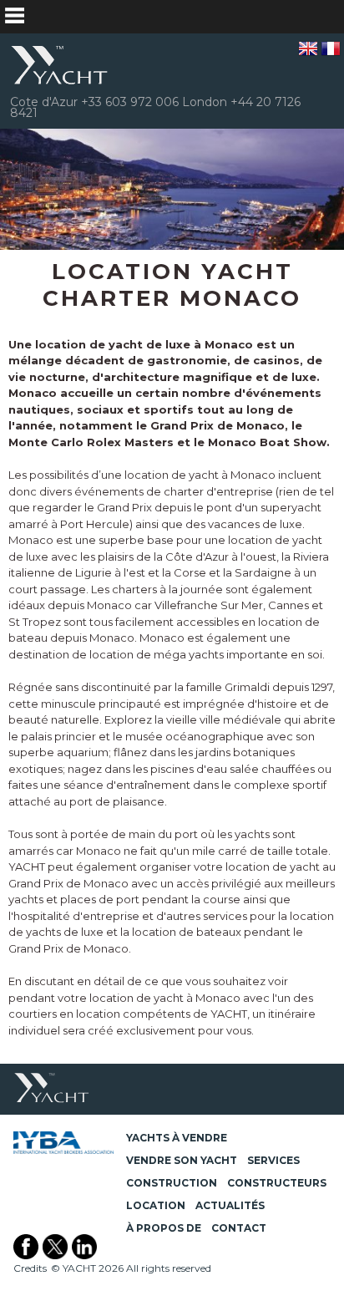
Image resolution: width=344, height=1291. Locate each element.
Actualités (230, 1205)
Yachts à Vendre (176, 1137)
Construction (171, 1183)
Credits (30, 1268)
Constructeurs (276, 1183)
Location (155, 1205)
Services (273, 1160)
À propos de (163, 1228)
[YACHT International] (60, 65)
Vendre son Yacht (181, 1160)
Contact (238, 1228)
